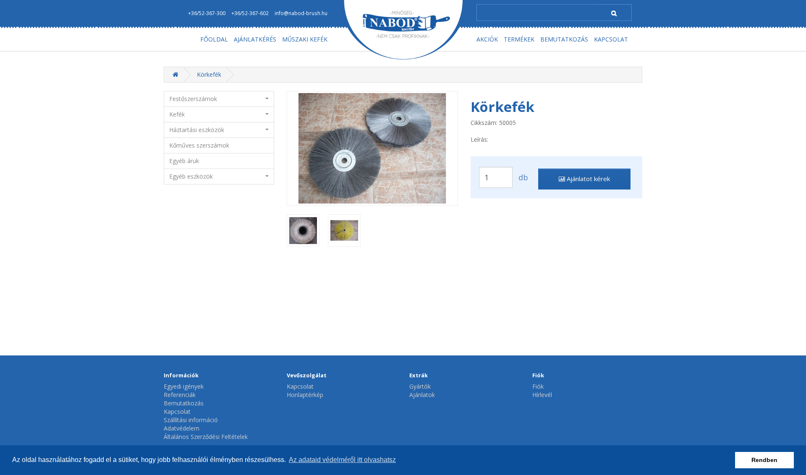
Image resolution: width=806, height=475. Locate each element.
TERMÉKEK (519, 39)
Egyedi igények (184, 386)
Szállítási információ (191, 420)
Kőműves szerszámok (199, 145)
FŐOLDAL (214, 39)
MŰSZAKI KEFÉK (304, 39)
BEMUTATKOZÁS (564, 39)
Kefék (177, 114)
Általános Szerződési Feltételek (206, 437)
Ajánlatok (422, 395)
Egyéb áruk (184, 161)
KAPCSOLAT (611, 39)
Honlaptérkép (305, 395)
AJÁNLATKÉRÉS (255, 39)
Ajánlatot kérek (587, 178)
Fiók (538, 386)
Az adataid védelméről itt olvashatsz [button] (342, 459)
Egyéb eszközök (191, 176)
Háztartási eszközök (196, 130)
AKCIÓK (487, 39)
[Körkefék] (372, 148)
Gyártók (420, 386)
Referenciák (180, 395)
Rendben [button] (764, 460)
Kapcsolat (177, 411)
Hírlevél (542, 395)
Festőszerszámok (193, 99)
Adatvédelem (181, 428)
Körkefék (209, 74)
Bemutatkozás (184, 403)
